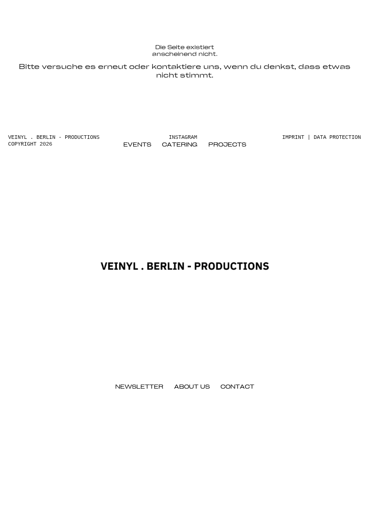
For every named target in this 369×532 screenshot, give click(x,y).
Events (137, 144)
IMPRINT (293, 137)
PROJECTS (227, 144)
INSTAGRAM (183, 137)
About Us (192, 387)
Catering (180, 144)
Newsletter (139, 387)
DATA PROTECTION (337, 137)
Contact (237, 387)
